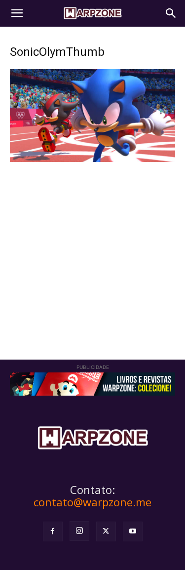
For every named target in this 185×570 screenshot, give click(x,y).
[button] (17, 13)
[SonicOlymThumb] (92, 159)
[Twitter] (106, 531)
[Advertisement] (92, 246)
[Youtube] (133, 531)
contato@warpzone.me (92, 501)
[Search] (171, 13)
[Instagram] (79, 531)
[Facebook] (53, 531)
